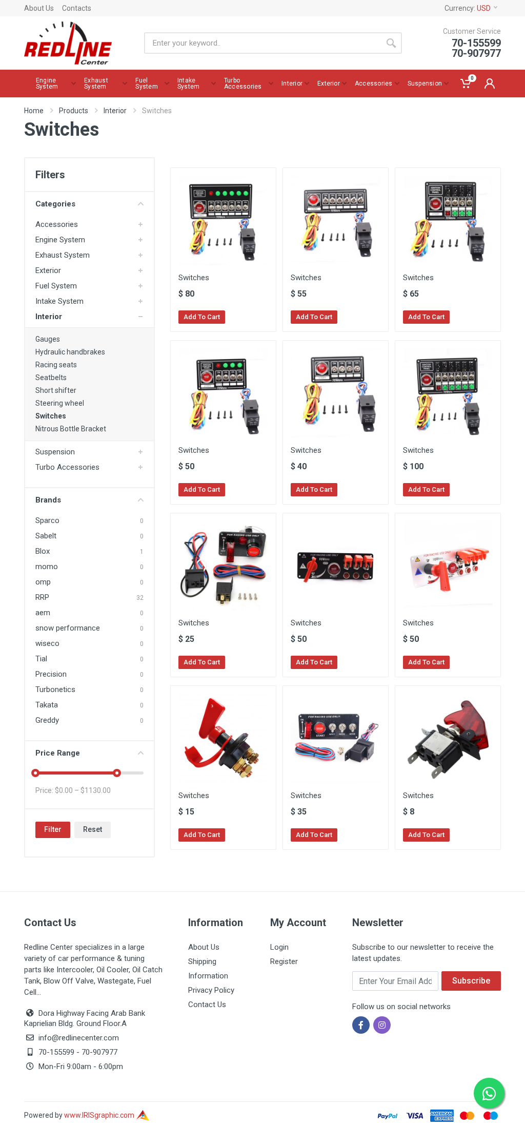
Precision (51, 674)
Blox (42, 551)
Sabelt (45, 535)
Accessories (56, 224)
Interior (115, 111)
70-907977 (99, 1052)
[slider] (35, 773)
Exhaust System (62, 255)
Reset (92, 829)
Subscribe (471, 981)
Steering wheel (59, 403)
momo (46, 566)
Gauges (47, 339)
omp (43, 582)
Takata (46, 704)
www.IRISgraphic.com (100, 1115)
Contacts (76, 8)
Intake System (59, 301)
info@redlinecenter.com (78, 1037)
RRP (42, 597)
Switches (50, 416)
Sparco (47, 520)
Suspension (55, 451)
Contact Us (207, 1004)
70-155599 (56, 1052)
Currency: (468, 8)
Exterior (48, 270)
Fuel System (56, 285)
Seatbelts (51, 377)
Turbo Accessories (67, 467)
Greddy (47, 720)
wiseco (47, 643)
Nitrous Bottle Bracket (70, 429)
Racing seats (56, 365)
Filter (53, 829)
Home (34, 111)
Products (73, 111)
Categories (55, 203)
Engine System (60, 239)
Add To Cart (202, 317)
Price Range (57, 753)
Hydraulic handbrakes (70, 352)
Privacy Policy (211, 990)
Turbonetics (55, 689)
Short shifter (55, 390)
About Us (39, 8)
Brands (48, 500)
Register (284, 961)
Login (279, 947)
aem (42, 612)
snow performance (67, 628)
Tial (41, 658)
